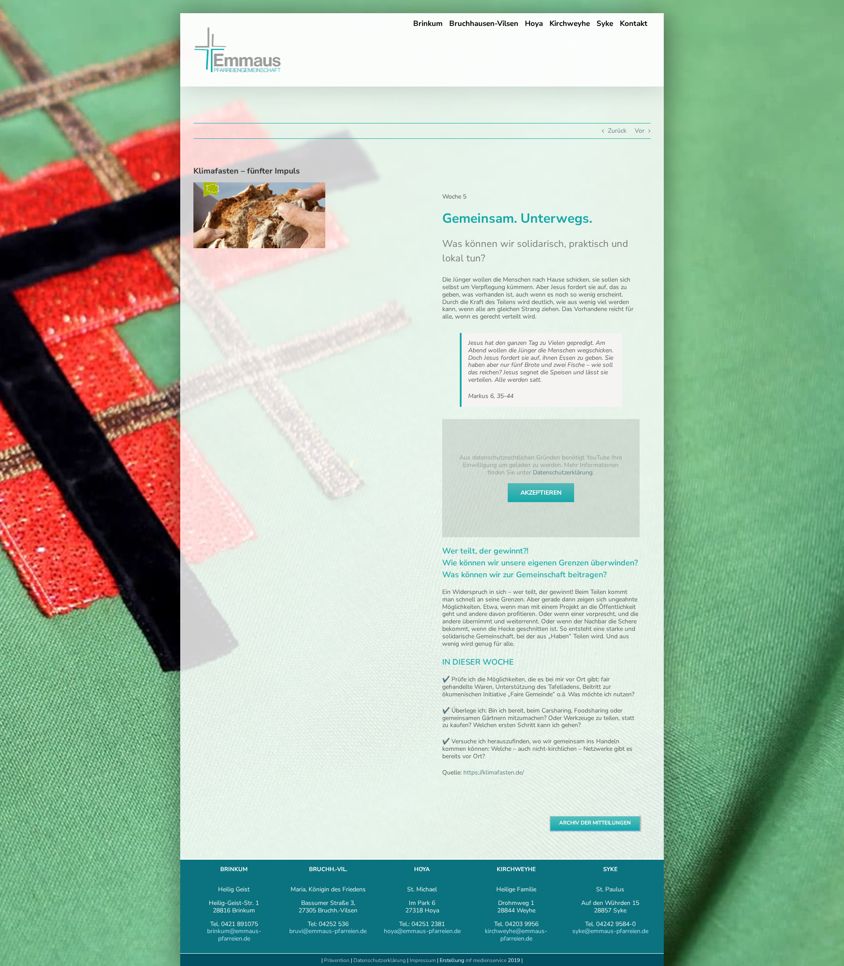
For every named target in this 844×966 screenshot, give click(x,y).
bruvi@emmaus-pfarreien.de (328, 931)
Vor (639, 131)
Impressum (423, 960)
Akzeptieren (540, 492)
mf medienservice (486, 960)
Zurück (617, 131)
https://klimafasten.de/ (493, 772)
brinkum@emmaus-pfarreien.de (234, 935)
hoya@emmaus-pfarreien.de (422, 931)
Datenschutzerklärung (563, 472)
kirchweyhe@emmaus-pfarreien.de (516, 935)
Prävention (336, 960)
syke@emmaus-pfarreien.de (610, 931)
